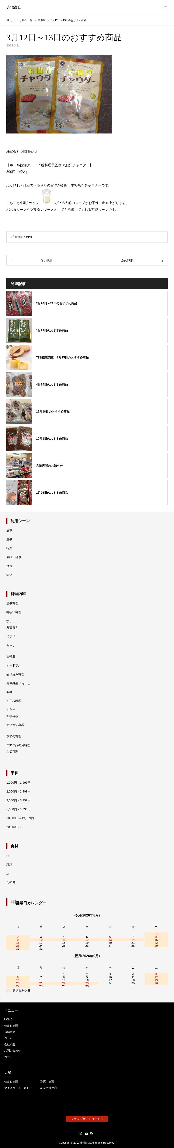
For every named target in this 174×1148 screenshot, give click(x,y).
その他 (10, 882)
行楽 (9, 548)
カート (8, 1056)
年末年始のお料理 (18, 745)
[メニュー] (165, 7)
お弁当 (10, 709)
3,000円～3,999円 (18, 800)
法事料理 (12, 603)
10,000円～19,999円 (20, 818)
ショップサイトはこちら (87, 1119)
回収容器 (12, 716)
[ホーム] (7, 20)
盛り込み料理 (15, 674)
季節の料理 (13, 736)
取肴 (9, 692)
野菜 (9, 864)
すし (9, 621)
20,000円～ (14, 827)
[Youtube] (86, 1134)
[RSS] (92, 1134)
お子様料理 (13, 701)
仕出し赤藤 (11, 1025)
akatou (28, 237)
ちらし (10, 645)
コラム (8, 1038)
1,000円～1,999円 (18, 782)
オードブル (13, 665)
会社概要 (9, 1044)
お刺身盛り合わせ (18, 683)
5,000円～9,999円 (18, 809)
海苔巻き (12, 627)
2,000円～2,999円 (18, 791)
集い (9, 574)
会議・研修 (13, 557)
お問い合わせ (12, 1050)
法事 (9, 530)
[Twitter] (81, 1134)
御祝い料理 (13, 612)
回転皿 (10, 656)
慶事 (9, 539)
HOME (8, 1019)
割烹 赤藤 (47, 1081)
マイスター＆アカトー (18, 1087)
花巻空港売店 (48, 1087)
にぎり (10, 636)
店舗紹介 (9, 1032)
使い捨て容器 (15, 725)
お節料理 (12, 751)
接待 (9, 566)
